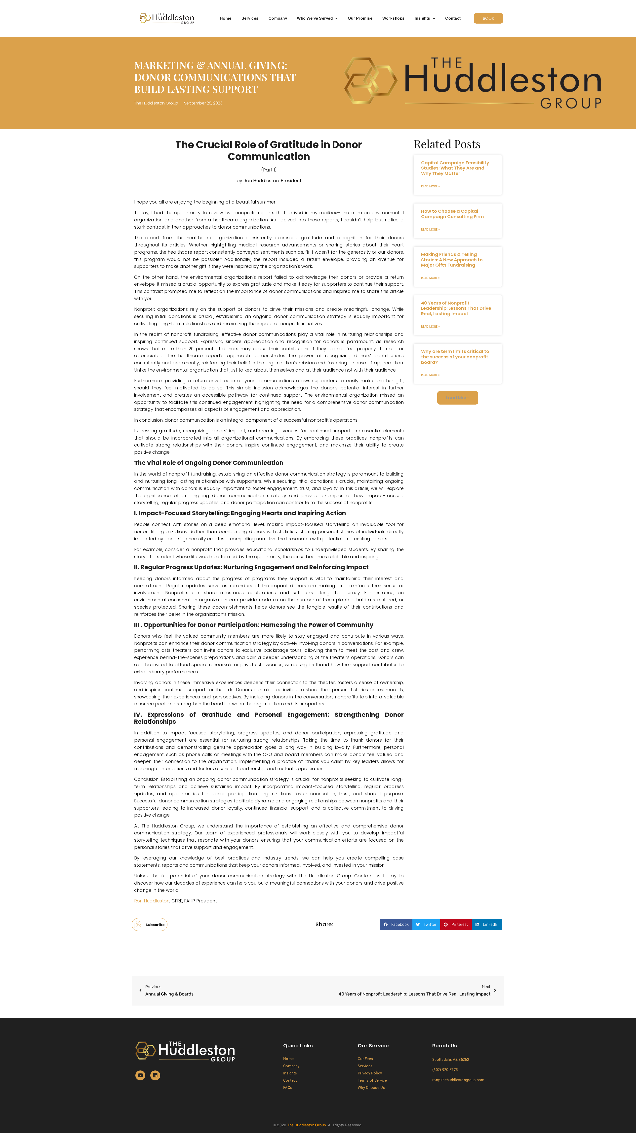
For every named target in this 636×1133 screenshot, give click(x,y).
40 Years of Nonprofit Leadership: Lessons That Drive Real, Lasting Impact (456, 308)
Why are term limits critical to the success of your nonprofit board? (455, 356)
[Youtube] (140, 1075)
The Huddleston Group (306, 1125)
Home (226, 18)
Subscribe (155, 924)
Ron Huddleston (151, 901)
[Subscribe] (138, 924)
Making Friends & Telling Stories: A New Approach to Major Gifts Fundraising (452, 259)
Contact (453, 18)
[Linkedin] (155, 1075)
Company (278, 18)
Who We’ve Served (315, 18)
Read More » (430, 186)
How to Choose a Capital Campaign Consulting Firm (452, 214)
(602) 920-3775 (445, 1069)
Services (250, 18)
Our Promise (360, 18)
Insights (422, 18)
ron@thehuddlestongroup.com (458, 1080)
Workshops (393, 18)
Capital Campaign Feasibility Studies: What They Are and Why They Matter (455, 168)
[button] (457, 398)
